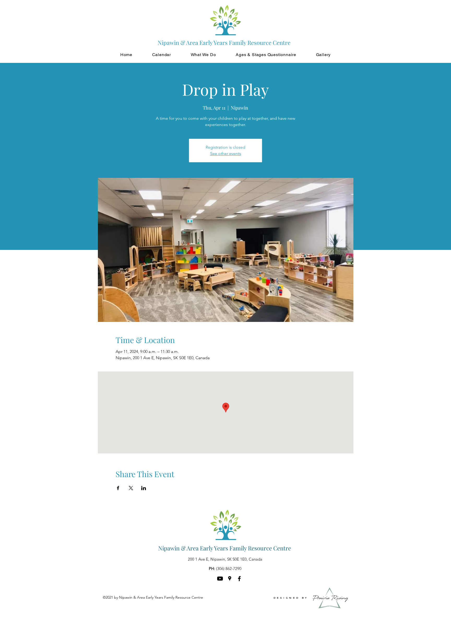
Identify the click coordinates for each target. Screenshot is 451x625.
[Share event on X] (130, 488)
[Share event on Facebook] (118, 488)
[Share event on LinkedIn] (143, 488)
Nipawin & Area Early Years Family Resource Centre (224, 548)
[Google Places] (229, 578)
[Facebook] (239, 578)
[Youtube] (220, 578)
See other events (225, 153)
